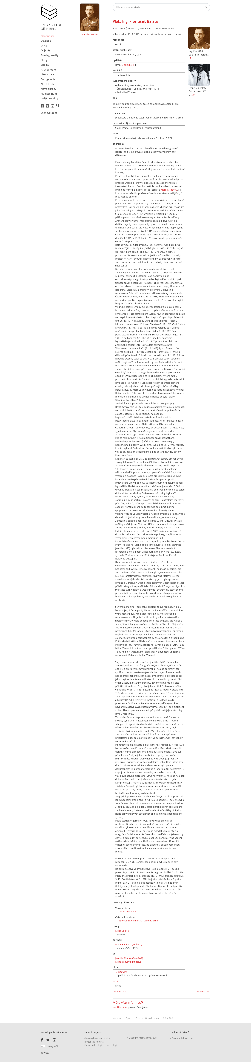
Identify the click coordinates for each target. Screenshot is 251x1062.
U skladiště (128, 64)
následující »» (202, 991)
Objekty (45, 50)
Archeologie (48, 69)
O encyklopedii (50, 113)
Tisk (137, 1018)
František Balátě (90, 34)
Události (46, 40)
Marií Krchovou (169, 189)
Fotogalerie (48, 79)
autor (116, 981)
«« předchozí (120, 991)
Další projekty (49, 98)
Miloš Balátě (122, 930)
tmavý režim (53, 1046)
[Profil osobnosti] (58, 106)
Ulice (44, 45)
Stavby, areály (49, 55)
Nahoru (117, 1018)
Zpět (128, 1018)
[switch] (43, 1046)
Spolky (45, 64)
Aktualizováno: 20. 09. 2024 (159, 1018)
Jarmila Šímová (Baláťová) (129, 958)
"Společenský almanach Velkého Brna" (138, 920)
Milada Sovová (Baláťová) (128, 961)
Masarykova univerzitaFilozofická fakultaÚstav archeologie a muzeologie (101, 1042)
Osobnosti (47, 36)
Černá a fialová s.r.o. (182, 1038)
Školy (44, 60)
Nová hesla (48, 84)
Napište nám (49, 93)
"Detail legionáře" (127, 911)
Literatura (47, 74)
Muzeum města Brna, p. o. (142, 1037)
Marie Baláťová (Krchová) (128, 944)
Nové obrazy (48, 89)
